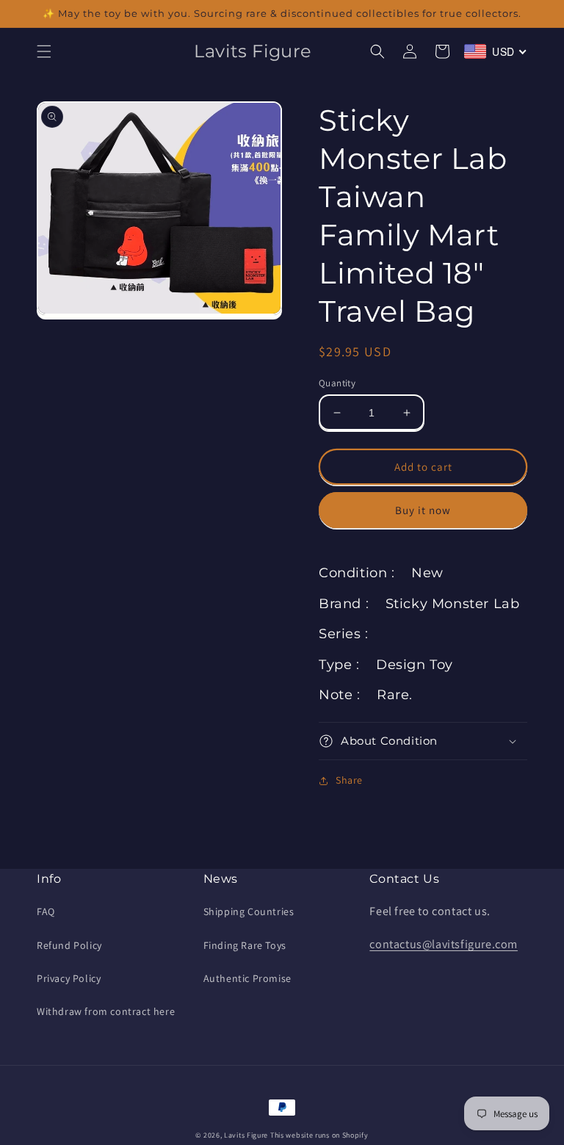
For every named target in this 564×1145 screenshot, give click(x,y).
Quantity (337, 383)
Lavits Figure (246, 1135)
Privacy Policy (69, 978)
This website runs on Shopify (319, 1135)
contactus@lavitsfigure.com (443, 944)
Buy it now (423, 510)
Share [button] (349, 780)
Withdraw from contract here (106, 1011)
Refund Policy (69, 945)
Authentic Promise (247, 978)
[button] (44, 51)
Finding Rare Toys (244, 945)
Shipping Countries (248, 911)
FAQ (46, 911)
